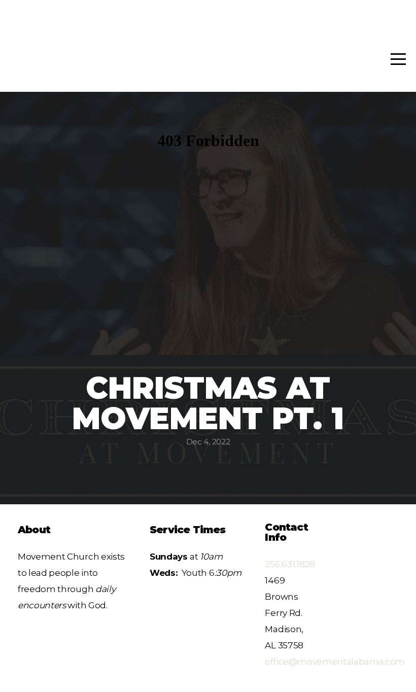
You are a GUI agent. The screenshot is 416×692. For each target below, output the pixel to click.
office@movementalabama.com (335, 661)
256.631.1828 (290, 564)
